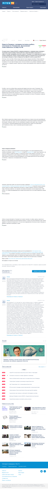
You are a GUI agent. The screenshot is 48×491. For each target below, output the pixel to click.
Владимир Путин (30, 152)
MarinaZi (20, 40)
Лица (19, 474)
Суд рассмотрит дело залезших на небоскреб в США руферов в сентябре (23, 393)
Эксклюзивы (16, 7)
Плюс (2, 281)
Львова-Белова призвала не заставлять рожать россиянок (20, 399)
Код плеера (27, 40)
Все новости (42, 366)
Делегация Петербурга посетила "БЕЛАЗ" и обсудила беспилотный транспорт (24, 396)
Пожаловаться (10, 296)
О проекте (4, 466)
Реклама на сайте (22, 466)
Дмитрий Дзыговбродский (27, 258)
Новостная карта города (8, 474)
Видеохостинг (5, 472)
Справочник (5, 478)
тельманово (35, 264)
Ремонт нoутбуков (6, 480)
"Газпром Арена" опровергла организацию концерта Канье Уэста (22, 381)
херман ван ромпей (42, 264)
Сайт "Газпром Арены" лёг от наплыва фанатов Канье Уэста (21, 384)
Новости (4, 7)
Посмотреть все (6, 272)
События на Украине (11, 266)
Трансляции (43, 7)
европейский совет (8, 264)
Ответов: (20, 296)
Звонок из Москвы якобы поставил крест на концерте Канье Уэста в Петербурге (25, 378)
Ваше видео (21, 472)
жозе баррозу (15, 264)
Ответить (16, 296)
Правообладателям (12, 466)
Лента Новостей (11, 258)
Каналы (20, 470)
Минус (5, 281)
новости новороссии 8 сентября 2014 (25, 264)
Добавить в (40, 40)
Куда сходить (29, 7)
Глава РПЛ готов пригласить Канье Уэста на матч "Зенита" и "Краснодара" (23, 372)
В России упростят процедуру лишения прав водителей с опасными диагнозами (25, 387)
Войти (33, 1)
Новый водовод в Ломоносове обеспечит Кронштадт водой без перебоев (23, 390)
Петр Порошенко (18, 152)
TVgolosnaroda (18, 258)
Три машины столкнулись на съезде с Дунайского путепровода (21, 375)
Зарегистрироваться (39, 1)
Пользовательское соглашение (9, 476)
